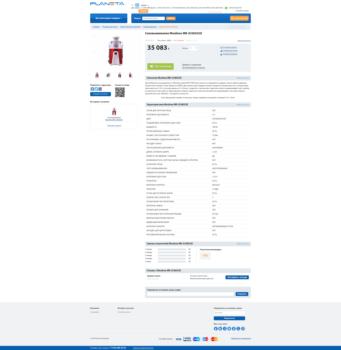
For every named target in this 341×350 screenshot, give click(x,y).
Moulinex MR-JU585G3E (114, 120)
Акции (143, 11)
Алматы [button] (144, 5)
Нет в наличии (163, 66)
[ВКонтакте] (92, 89)
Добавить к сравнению (191, 65)
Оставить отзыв (237, 277)
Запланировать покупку (195, 68)
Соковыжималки (150, 27)
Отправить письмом (100, 94)
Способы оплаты (242, 11)
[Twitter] (96, 89)
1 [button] (191, 48)
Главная (96, 27)
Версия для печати (244, 41)
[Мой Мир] (100, 89)
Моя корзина (239, 18)
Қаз (132, 5)
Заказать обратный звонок (143, 348)
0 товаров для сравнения (237, 27)
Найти (171, 18)
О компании (94, 312)
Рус (137, 5)
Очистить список (114, 126)
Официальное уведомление (241, 338)
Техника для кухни (110, 27)
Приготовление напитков (130, 27)
